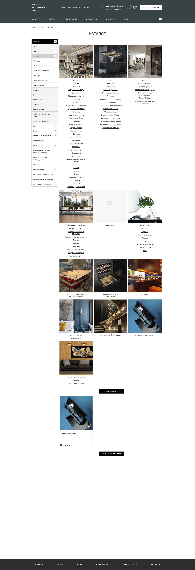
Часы (145, 251)
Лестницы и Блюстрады (110, 335)
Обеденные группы (76, 96)
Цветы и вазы (145, 247)
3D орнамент (76, 338)
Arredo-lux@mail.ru (113, 9)
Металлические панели (145, 335)
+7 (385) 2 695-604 (115, 6)
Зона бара (76, 93)
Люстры (110, 83)
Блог (126, 19)
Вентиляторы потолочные (110, 105)
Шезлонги (76, 183)
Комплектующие (145, 86)
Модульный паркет (76, 253)
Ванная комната (76, 124)
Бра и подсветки (110, 90)
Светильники (110, 86)
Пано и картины (145, 235)
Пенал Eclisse (145, 98)
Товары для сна (76, 143)
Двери (144, 80)
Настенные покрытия (76, 377)
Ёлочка (76, 240)
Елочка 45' (76, 243)
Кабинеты (76, 140)
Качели (76, 171)
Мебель (76, 80)
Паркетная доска (76, 256)
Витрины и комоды (76, 90)
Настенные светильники (110, 118)
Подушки (76, 156)
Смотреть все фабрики (111, 454)
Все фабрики (92, 19)
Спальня (76, 121)
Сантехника (76, 131)
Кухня (76, 83)
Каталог (51, 19)
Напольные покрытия (76, 225)
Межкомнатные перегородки (145, 94)
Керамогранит (76, 128)
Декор (144, 228)
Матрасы (76, 146)
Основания (76, 153)
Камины (144, 294)
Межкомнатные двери (144, 90)
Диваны (76, 164)
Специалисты (70, 19)
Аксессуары (110, 102)
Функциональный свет (110, 115)
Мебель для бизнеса (76, 187)
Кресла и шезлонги (76, 115)
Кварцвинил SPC (76, 228)
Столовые (76, 86)
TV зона (76, 102)
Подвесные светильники (110, 121)
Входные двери (144, 83)
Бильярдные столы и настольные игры (76, 295)
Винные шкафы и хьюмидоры (110, 295)
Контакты (111, 19)
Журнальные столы (76, 109)
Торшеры (110, 96)
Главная (35, 19)
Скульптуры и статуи (145, 244)
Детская (76, 134)
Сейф (145, 241)
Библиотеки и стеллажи (76, 105)
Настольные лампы (110, 93)
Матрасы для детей (76, 150)
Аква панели (110, 225)
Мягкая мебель (76, 118)
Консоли (76, 112)
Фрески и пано (110, 112)
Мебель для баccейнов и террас (76, 160)
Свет (111, 80)
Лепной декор (76, 335)
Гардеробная (76, 137)
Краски (76, 380)
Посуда (145, 238)
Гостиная (76, 99)
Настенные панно (76, 383)
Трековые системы (110, 128)
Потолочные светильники (110, 124)
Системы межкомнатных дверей (145, 102)
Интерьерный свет (110, 109)
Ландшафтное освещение (110, 99)
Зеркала (144, 232)
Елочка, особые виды (76, 249)
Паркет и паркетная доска (76, 237)
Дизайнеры (102, 564)
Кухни (76, 174)
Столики (76, 180)
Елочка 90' (76, 246)
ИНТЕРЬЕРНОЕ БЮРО (38, 7)
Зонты (76, 168)
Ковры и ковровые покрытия (76, 233)
